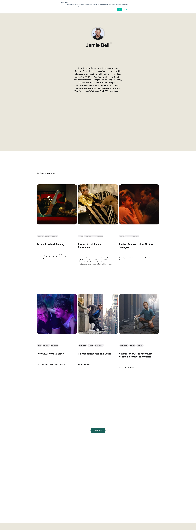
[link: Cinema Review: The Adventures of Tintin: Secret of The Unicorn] (139, 333)
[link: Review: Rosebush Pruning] (57, 224)
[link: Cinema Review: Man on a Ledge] (98, 333)
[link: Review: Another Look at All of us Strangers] (139, 224)
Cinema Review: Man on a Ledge (94, 353)
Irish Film (128, 236)
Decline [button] (125, 9)
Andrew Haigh (135, 236)
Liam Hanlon (46, 345)
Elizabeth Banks (82, 345)
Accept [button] (119, 9)
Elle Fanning (40, 236)
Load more (98, 430)
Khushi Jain (54, 236)
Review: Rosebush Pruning (50, 244)
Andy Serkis (132, 345)
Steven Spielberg (124, 345)
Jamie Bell (47, 236)
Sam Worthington (99, 345)
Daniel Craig (140, 345)
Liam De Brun (88, 236)
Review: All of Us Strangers (50, 353)
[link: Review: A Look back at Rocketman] (98, 224)
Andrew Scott (54, 345)
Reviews (81, 236)
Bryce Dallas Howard (98, 236)
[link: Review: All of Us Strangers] (57, 333)
